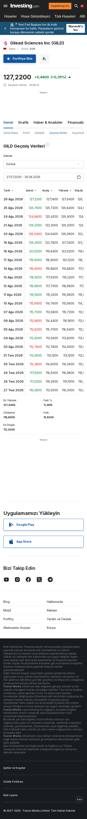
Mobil (7, 610)
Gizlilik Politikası (13, 781)
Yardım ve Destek (59, 619)
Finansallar (77, 122)
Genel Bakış (10, 132)
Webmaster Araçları (16, 627)
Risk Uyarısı (10, 795)
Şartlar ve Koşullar (14, 767)
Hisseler (10, 16)
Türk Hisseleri (64, 16)
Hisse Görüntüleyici (35, 16)
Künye (51, 627)
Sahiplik (39, 132)
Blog (6, 601)
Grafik (23, 122)
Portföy (8, 619)
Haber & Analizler (48, 122)
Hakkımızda (55, 601)
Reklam (52, 610)
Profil (26, 132)
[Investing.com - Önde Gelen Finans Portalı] (25, 5)
